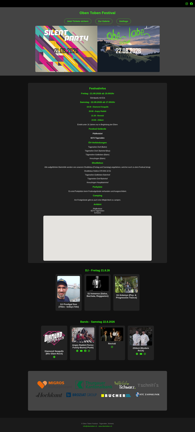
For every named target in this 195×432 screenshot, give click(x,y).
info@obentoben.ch (90, 426)
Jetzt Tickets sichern (77, 21)
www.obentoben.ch (105, 426)
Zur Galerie (104, 21)
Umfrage (123, 21)
